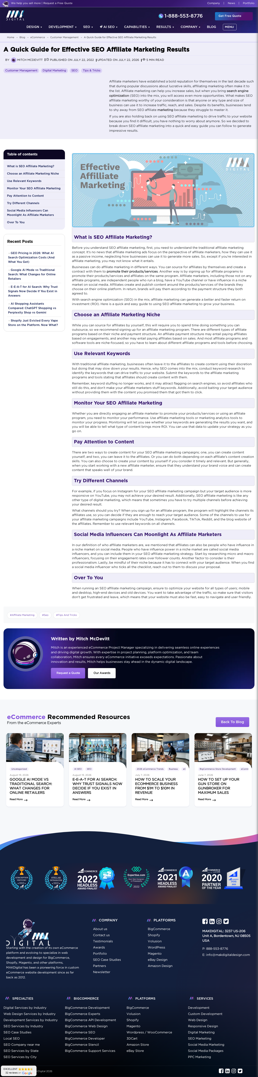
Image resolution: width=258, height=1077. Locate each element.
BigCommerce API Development (90, 1020)
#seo (45, 615)
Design (33, 27)
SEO (86, 27)
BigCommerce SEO (80, 1032)
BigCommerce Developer (85, 1038)
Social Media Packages (205, 1051)
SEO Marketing (199, 1038)
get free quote (230, 16)
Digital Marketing (54, 70)
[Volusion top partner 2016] (224, 881)
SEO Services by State (21, 1051)
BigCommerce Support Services (90, 1051)
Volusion (133, 1014)
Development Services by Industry (31, 1020)
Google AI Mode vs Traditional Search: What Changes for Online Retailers (32, 274)
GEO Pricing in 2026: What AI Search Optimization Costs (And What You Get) (31, 257)
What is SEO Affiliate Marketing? (30, 166)
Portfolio (248, 3)
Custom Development (205, 1014)
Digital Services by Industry (25, 1008)
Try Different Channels (23, 203)
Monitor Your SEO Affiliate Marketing (34, 188)
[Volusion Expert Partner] (56, 878)
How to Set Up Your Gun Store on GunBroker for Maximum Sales (218, 786)
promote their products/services (132, 271)
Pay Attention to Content (25, 195)
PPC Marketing (199, 1057)
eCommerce (247, 769)
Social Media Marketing (206, 1044)
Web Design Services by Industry (30, 1014)
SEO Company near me (22, 1044)
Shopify (133, 1020)
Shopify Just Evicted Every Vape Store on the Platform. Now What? (33, 322)
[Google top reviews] (136, 878)
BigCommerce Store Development (218, 769)
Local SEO (12, 1038)
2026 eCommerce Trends (150, 769)
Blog (211, 27)
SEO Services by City (20, 1057)
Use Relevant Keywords (24, 181)
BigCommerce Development (87, 1008)
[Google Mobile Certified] (96, 881)
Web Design (197, 1020)
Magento (133, 1026)
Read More (16, 799)
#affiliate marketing (22, 615)
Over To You (16, 222)
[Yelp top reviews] (175, 880)
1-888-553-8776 (183, 16)
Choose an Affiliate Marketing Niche (33, 173)
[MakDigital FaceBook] (205, 921)
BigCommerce (138, 1008)
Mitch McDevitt (30, 60)
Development (61, 27)
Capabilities (135, 27)
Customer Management (21, 70)
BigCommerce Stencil (82, 1044)
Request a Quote (68, 673)
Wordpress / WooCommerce (149, 1032)
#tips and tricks (66, 615)
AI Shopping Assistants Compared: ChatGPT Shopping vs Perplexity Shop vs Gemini (32, 308)
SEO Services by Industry (23, 1026)
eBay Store (135, 1051)
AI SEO (109, 27)
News (231, 3)
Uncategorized (19, 769)
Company (213, 3)
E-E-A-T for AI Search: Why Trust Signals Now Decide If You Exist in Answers (33, 291)
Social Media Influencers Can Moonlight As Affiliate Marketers (30, 212)
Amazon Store (138, 1044)
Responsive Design (203, 1026)
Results (163, 27)
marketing (165, 110)
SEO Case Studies (17, 1032)
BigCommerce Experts (82, 1014)
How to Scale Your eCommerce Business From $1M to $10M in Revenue (156, 786)
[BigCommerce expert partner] (21, 878)
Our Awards (102, 673)
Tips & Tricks (91, 70)
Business (173, 769)
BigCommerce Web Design (86, 1026)
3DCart (132, 1038)
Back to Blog (232, 722)
